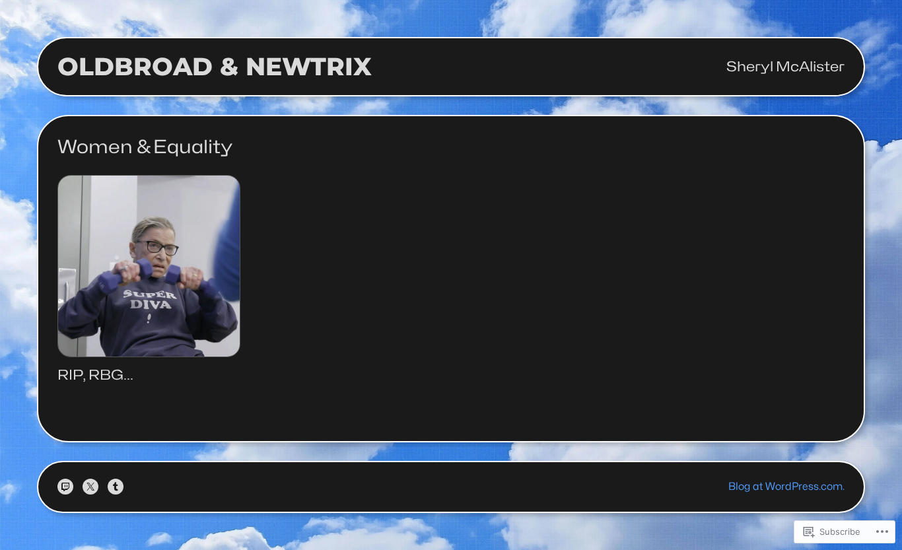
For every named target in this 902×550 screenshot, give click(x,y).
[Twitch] (65, 487)
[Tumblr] (115, 487)
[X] (90, 487)
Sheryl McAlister (785, 67)
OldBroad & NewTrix (214, 66)
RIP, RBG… (95, 375)
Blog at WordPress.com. (786, 486)
